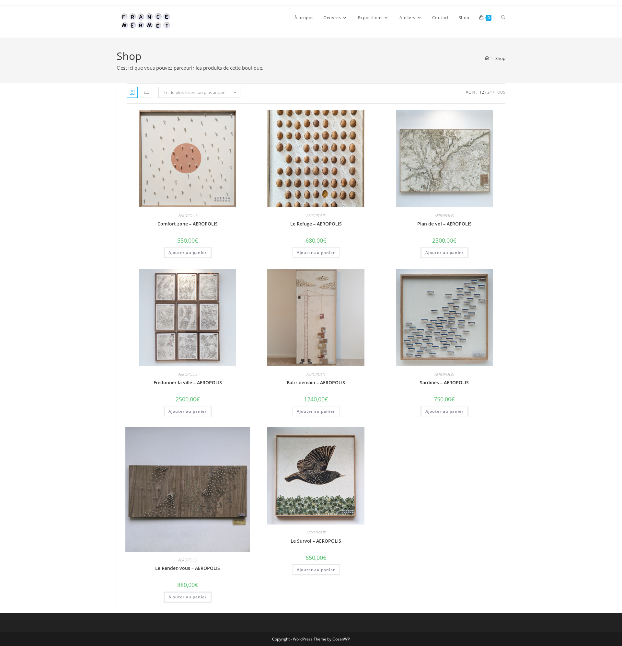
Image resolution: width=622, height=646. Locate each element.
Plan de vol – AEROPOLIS (444, 224)
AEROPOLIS (187, 215)
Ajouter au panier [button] (187, 252)
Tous (500, 92)
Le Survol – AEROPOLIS (316, 541)
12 (481, 92)
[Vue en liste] (146, 92)
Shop (500, 58)
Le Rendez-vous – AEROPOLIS (187, 568)
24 (489, 92)
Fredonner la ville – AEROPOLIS (188, 382)
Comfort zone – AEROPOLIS (187, 224)
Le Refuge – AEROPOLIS (316, 224)
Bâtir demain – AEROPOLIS (316, 382)
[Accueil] (487, 58)
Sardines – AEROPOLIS (444, 382)
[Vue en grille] (132, 92)
